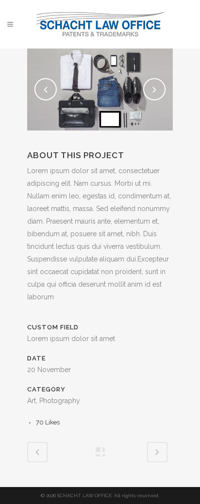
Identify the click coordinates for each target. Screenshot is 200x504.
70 (48, 422)
